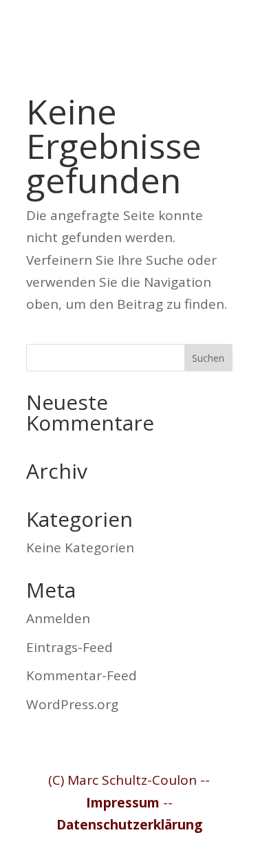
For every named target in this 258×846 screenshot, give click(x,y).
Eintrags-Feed (69, 647)
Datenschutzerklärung (129, 825)
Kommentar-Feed (81, 675)
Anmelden (58, 618)
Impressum (123, 803)
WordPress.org (72, 704)
